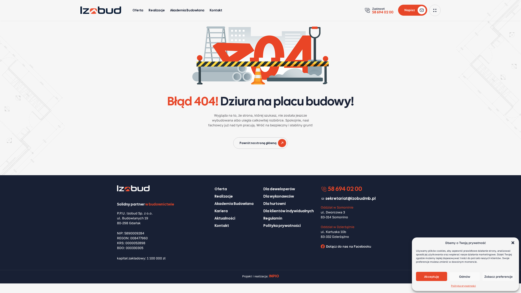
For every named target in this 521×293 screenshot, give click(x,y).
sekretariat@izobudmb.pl (350, 198)
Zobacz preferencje (498, 276)
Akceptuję (431, 276)
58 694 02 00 (344, 189)
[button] (513, 243)
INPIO (274, 276)
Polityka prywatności (463, 285)
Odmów (464, 276)
